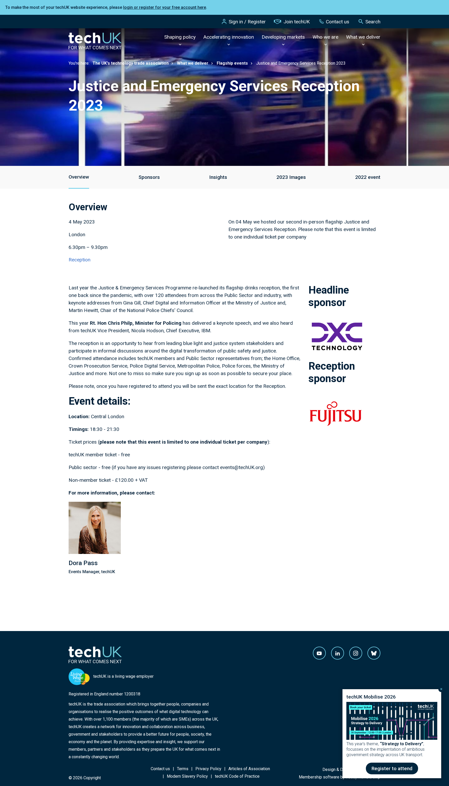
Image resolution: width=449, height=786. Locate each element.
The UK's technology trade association (131, 63)
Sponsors (149, 177)
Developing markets (283, 37)
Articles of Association (249, 768)
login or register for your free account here (164, 7)
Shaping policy (180, 37)
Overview (79, 177)
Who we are (325, 37)
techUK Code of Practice (237, 776)
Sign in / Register (247, 22)
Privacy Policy (208, 768)
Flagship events (232, 63)
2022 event (367, 177)
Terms (182, 768)
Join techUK (296, 22)
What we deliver (363, 37)
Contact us (337, 22)
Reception (79, 260)
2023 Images (291, 177)
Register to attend (392, 768)
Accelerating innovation (228, 37)
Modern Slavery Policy (187, 776)
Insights (218, 177)
